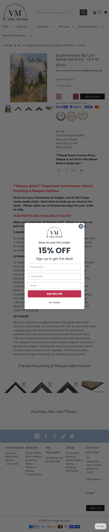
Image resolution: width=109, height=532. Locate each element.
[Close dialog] (81, 226)
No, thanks (54, 302)
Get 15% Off (54, 294)
